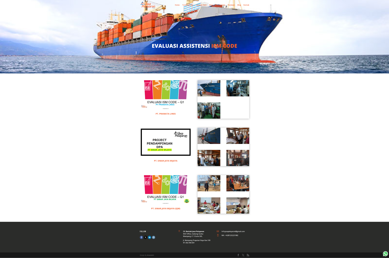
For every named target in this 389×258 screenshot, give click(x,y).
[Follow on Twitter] (145, 237)
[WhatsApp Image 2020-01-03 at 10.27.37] (237, 191)
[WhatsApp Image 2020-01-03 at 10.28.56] (209, 165)
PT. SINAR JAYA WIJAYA (165, 160)
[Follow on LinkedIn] (149, 237)
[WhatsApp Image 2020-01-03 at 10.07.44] (209, 191)
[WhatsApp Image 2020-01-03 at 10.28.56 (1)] (237, 165)
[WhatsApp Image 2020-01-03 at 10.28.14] (209, 213)
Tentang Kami (187, 5)
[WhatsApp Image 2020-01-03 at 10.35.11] (209, 118)
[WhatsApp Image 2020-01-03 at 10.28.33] (237, 213)
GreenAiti (150, 255)
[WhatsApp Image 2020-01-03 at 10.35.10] (237, 96)
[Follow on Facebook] (141, 237)
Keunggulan (220, 5)
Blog (239, 5)
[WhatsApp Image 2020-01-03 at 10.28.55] (237, 143)
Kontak (246, 5)
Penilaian (231, 5)
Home (177, 5)
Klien (211, 5)
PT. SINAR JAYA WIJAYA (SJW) (165, 208)
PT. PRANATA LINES (166, 113)
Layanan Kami (201, 5)
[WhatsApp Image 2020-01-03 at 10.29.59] (209, 143)
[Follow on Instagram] (153, 237)
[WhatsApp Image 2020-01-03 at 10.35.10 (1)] (209, 96)
